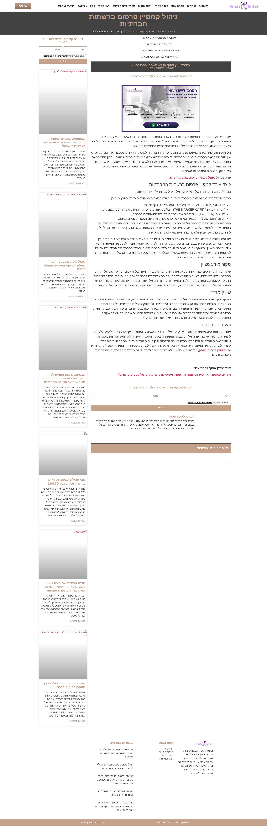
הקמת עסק (177, 6)
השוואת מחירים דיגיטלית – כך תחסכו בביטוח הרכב (64, 685)
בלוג (92, 6)
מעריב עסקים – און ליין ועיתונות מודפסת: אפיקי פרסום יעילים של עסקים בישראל (174, 374)
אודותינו (191, 6)
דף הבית (203, 6)
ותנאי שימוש (193, 403)
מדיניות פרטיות (205, 403)
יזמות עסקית (145, 6)
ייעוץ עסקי (104, 6)
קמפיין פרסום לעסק (124, 6)
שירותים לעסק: (157, 31)
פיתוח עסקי (161, 6)
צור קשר (82, 6)
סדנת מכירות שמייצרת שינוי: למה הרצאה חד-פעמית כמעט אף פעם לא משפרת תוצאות (65, 586)
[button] (95, 448)
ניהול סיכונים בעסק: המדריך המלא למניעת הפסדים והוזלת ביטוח (64, 265)
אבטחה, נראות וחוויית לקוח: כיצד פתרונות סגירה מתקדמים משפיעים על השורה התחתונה (64, 378)
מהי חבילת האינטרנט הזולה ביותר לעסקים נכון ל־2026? (66, 481)
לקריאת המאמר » (77, 183)
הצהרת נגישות (66, 6)
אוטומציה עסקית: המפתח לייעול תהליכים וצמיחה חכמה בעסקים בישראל (64, 142)
